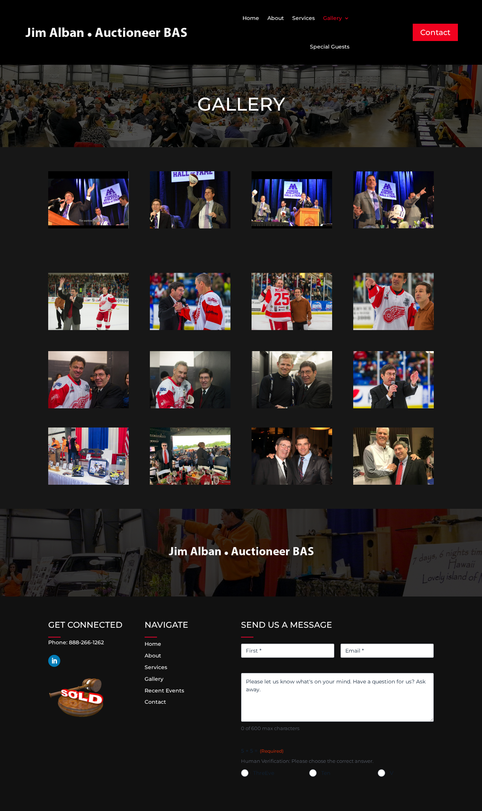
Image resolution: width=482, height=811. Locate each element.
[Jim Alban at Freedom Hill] (190, 482)
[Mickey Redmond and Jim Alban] (190, 406)
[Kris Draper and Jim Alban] (88, 328)
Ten (325, 773)
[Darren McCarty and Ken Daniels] (292, 328)
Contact (435, 32)
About (275, 18)
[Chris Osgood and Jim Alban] (292, 406)
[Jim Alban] (292, 482)
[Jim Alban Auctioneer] (393, 406)
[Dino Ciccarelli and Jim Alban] (88, 406)
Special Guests (329, 46)
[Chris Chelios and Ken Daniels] (393, 328)
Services (303, 18)
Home (251, 18)
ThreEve (263, 773)
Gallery (332, 18)
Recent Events (164, 690)
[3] (88, 482)
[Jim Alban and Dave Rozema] (393, 482)
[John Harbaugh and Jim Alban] (88, 226)
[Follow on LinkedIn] (54, 661)
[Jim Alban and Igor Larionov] (190, 328)
